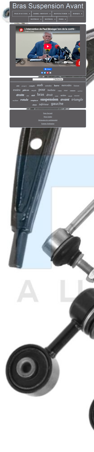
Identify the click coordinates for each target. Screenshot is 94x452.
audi (40, 85)
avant (65, 99)
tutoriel (76, 96)
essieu (16, 90)
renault (70, 96)
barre (56, 85)
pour (42, 89)
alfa (27, 96)
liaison (76, 86)
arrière (63, 95)
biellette (51, 90)
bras (40, 94)
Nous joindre (48, 117)
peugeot (24, 86)
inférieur (44, 104)
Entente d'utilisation (47, 124)
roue (66, 90)
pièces (26, 90)
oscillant (15, 100)
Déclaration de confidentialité (47, 120)
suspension (49, 99)
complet (32, 86)
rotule (24, 99)
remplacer (34, 100)
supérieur (80, 91)
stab (33, 95)
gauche (57, 104)
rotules (56, 96)
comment (72, 91)
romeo (60, 91)
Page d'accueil (47, 113)
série (17, 86)
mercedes (66, 85)
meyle (33, 90)
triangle (77, 99)
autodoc (48, 85)
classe (34, 105)
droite (20, 95)
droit (49, 95)
